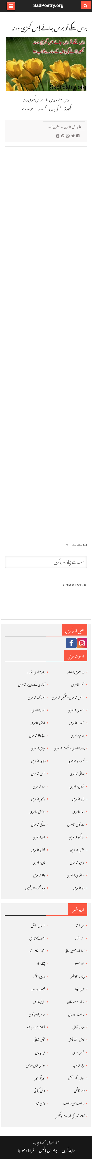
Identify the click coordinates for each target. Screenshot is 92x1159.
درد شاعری (39, 785)
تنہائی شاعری (38, 747)
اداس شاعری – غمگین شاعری (68, 696)
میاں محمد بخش (76, 1077)
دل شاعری (78, 798)
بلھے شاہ (41, 963)
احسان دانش (38, 925)
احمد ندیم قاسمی (37, 937)
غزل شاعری (38, 849)
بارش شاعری (71, 126)
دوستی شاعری (37, 811)
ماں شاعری (39, 862)
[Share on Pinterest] (63, 135)
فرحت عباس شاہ (36, 1026)
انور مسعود (79, 963)
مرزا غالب (79, 1064)
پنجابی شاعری (38, 760)
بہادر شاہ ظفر (78, 975)
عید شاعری (39, 836)
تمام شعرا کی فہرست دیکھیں (70, 1115)
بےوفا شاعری (37, 734)
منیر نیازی (40, 1052)
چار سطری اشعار (36, 671)
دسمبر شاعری (38, 798)
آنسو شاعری (78, 684)
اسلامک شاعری (36, 696)
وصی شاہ (40, 1102)
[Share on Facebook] (78, 135)
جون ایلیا (80, 988)
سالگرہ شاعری (77, 836)
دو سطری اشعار (55, 126)
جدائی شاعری (77, 773)
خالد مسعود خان (76, 1001)
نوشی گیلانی (39, 1090)
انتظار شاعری (77, 722)
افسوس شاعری (76, 709)
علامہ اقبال (79, 1026)
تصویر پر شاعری (76, 760)
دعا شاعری (79, 811)
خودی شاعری (77, 785)
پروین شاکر (39, 975)
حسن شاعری (38, 773)
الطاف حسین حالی (75, 950)
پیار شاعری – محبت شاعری (69, 747)
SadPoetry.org (48, 5)
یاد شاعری (79, 887)
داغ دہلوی (39, 1001)
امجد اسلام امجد (37, 950)
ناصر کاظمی (79, 1090)
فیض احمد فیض (76, 1039)
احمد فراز (80, 937)
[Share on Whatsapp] (68, 135)
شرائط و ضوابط (25, 1149)
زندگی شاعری (38, 823)
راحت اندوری (76, 1013)
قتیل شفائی (39, 1039)
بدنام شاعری (78, 734)
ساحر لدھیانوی (37, 1013)
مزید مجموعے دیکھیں (35, 887)
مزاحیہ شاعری (77, 862)
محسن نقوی (79, 1052)
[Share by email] (58, 135)
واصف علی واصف (74, 1102)
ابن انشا (80, 925)
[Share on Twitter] (73, 135)
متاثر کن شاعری (76, 874)
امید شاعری (38, 709)
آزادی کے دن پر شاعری (31, 684)
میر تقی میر (40, 1077)
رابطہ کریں (68, 1149)
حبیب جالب (38, 988)
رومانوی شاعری (76, 823)
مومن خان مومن (35, 1064)
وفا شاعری (39, 874)
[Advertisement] (46, 336)
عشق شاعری (77, 849)
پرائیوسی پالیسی (48, 1149)
